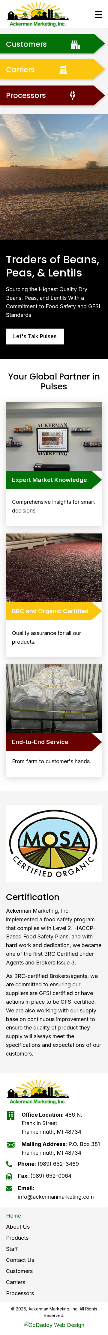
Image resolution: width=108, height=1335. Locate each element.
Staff (12, 1249)
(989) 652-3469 (58, 1164)
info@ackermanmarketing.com (56, 1197)
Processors (20, 1293)
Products (17, 1238)
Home (13, 1215)
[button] (35, 336)
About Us (18, 1227)
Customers (19, 1271)
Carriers (15, 1282)
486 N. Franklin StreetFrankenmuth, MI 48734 (52, 1123)
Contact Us (20, 1260)
